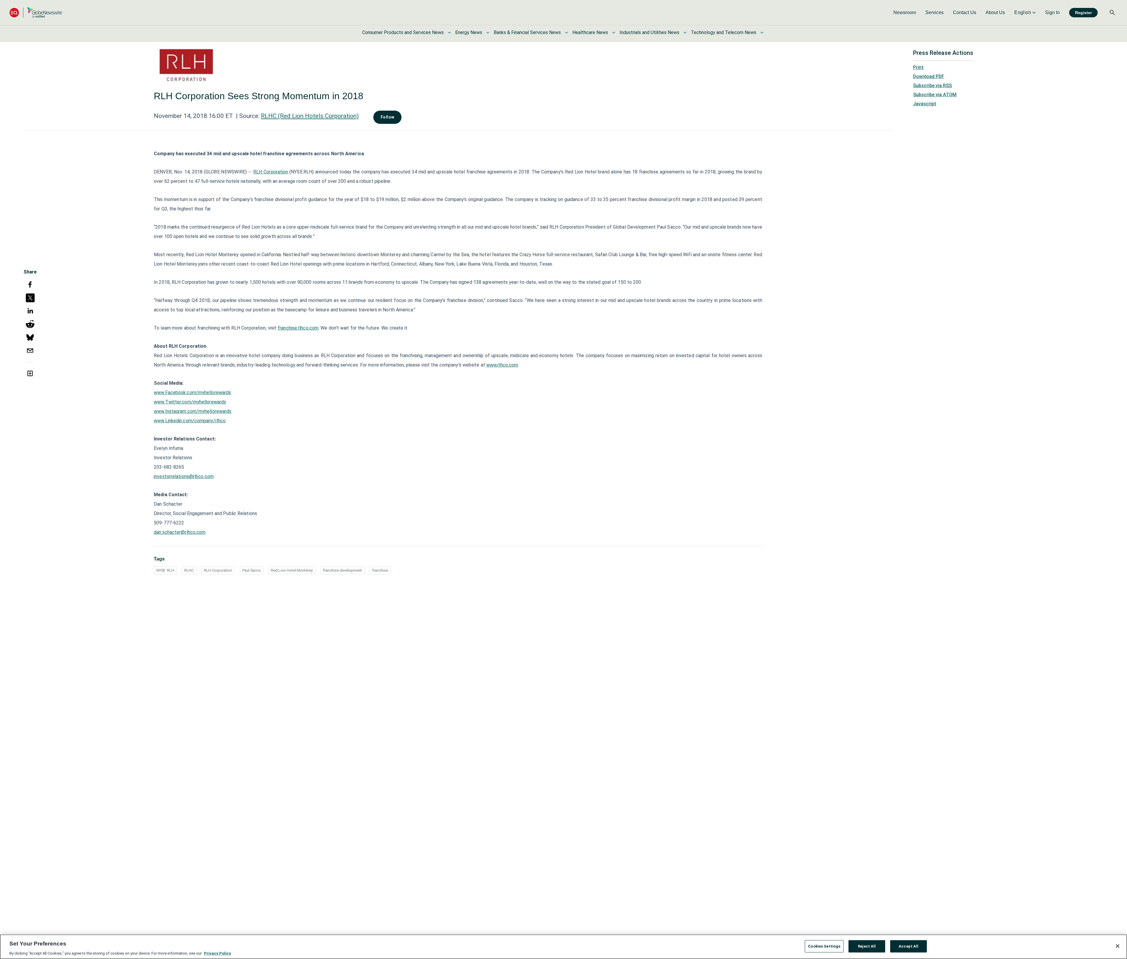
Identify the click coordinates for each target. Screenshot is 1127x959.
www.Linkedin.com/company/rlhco (190, 420)
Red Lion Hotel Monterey (292, 570)
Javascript (924, 104)
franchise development (342, 570)
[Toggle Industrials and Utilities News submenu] (685, 33)
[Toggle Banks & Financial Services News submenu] (566, 33)
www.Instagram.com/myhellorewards (192, 411)
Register (1083, 12)
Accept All (908, 946)
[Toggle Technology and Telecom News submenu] (762, 33)
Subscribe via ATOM (934, 94)
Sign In (1052, 12)
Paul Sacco (251, 570)
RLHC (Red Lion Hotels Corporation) (310, 115)
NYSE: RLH (165, 570)
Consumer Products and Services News (403, 32)
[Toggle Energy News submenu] (488, 33)
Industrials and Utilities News (649, 32)
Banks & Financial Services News (527, 32)
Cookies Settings (824, 946)
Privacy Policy (217, 953)
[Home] (35, 12)
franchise (380, 570)
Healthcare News (590, 32)
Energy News (468, 32)
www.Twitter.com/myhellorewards (190, 402)
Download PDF (928, 76)
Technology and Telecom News (723, 32)
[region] (563, 946)
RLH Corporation (270, 172)
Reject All (867, 946)
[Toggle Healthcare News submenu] (614, 33)
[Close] (1117, 946)
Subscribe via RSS (932, 85)
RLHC (189, 570)
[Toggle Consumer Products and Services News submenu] (449, 33)
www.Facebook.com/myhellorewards (192, 392)
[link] (904, 12)
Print (918, 67)
